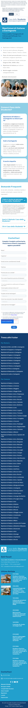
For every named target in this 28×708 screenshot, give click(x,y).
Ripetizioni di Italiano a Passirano (10, 466)
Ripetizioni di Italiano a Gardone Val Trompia (13, 523)
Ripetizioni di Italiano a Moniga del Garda (12, 485)
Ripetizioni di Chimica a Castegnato (11, 366)
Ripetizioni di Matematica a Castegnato (12, 371)
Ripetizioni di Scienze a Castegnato (11, 357)
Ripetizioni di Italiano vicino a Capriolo (11, 480)
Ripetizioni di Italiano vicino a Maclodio (11, 444)
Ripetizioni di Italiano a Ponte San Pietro (12, 482)
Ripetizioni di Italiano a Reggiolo (10, 388)
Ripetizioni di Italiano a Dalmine (9, 504)
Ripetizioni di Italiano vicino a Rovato (11, 474)
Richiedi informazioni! (9, 77)
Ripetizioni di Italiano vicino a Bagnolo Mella (13, 426)
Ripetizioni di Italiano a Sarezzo (9, 518)
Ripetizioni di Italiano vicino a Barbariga (12, 439)
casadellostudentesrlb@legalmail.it (14, 566)
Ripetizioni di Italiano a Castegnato (10, 360)
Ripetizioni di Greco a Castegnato (10, 363)
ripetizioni (4, 693)
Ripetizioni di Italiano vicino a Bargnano (12, 441)
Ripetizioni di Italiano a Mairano (9, 432)
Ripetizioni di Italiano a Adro (9, 531)
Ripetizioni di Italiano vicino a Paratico (11, 455)
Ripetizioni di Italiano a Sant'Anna (10, 469)
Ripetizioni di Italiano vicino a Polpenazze (12, 394)
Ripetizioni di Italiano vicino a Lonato (11, 396)
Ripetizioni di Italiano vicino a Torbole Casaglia (14, 415)
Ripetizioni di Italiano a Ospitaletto (10, 537)
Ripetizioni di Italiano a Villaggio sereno (12, 512)
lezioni (3, 695)
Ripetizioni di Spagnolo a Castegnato (11, 349)
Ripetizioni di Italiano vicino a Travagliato (12, 418)
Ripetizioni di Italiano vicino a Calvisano (12, 429)
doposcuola (4, 697)
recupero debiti (5, 686)
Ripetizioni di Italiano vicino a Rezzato (11, 399)
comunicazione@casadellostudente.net (13, 678)
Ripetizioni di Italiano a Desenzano (10, 528)
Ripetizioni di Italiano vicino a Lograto (11, 410)
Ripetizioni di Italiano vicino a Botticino (11, 405)
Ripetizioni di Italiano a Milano (9, 520)
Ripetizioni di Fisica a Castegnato (10, 368)
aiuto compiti (5, 691)
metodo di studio (6, 684)
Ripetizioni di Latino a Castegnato (10, 374)
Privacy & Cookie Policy (14, 704)
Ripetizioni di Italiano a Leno (9, 407)
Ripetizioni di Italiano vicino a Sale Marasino (13, 458)
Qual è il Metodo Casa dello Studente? (13, 220)
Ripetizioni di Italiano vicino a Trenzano (12, 413)
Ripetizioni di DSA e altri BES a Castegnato (12, 347)
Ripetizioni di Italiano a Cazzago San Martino (13, 496)
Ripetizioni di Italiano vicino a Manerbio (12, 461)
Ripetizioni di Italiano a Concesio (10, 421)
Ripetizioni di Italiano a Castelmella (11, 515)
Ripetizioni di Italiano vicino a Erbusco (11, 447)
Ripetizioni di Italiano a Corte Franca (11, 493)
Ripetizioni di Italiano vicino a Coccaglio (12, 450)
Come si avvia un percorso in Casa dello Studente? (12, 200)
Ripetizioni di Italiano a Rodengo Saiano (12, 490)
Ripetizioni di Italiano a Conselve (10, 383)
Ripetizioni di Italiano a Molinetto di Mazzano (13, 526)
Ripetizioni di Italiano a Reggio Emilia (11, 391)
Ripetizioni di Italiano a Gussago (10, 534)
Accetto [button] (11, 14)
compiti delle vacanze (7, 688)
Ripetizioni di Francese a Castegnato (11, 352)
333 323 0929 (6, 675)
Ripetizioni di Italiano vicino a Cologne (11, 452)
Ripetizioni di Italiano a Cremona (10, 386)
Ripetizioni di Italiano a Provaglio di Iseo (12, 499)
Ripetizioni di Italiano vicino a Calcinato (12, 402)
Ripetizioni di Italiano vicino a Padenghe (12, 424)
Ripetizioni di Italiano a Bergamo (10, 507)
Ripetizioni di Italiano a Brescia (9, 509)
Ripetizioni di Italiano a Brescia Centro (11, 471)
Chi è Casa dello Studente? (12, 226)
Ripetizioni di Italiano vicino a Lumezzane (12, 477)
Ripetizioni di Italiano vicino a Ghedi (11, 463)
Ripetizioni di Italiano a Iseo (8, 501)
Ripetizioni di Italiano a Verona (9, 539)
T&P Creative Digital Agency (16, 706)
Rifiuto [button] (17, 14)
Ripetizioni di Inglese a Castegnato (10, 355)
